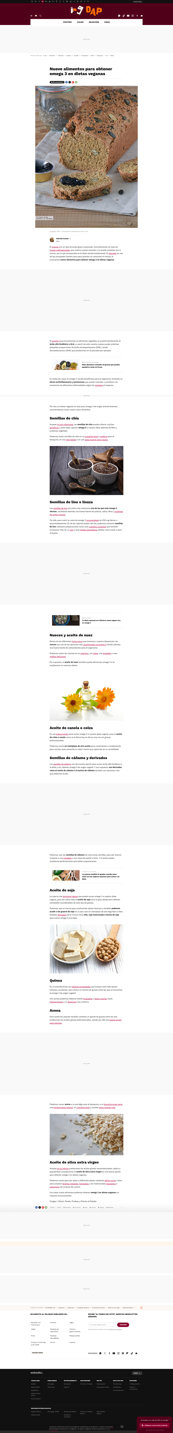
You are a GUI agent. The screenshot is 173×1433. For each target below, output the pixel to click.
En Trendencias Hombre (91, 362)
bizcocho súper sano (113, 1104)
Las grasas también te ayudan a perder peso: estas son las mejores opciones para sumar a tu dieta (100, 876)
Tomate (76, 55)
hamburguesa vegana (63, 1107)
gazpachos (111, 1183)
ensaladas (87, 998)
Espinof (66, 1387)
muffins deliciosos (58, 656)
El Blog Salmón (135, 1384)
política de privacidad (115, 1329)
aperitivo (84, 653)
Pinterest (122, 1353)
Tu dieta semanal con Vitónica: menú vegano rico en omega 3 (101, 621)
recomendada (92, 520)
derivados (62, 914)
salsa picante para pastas (96, 439)
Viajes (33, 1329)
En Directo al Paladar (89, 871)
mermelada (71, 439)
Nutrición (77, 1207)
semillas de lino (60, 508)
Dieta (112, 55)
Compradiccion (118, 1390)
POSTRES (67, 22)
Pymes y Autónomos (133, 1388)
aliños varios (110, 1180)
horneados (84, 1183)
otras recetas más (107, 1107)
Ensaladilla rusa (50, 1307)
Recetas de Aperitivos (54, 1330)
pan (71, 529)
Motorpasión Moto (103, 1387)
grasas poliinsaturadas (60, 250)
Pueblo (68, 55)
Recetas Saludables (54, 1337)
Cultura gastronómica (74, 1330)
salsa (95, 653)
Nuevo (35, 15)
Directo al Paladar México (86, 1412)
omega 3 (56, 247)
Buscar (40, 15)
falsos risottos (100, 998)
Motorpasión (101, 1384)
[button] (63, 238)
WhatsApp (119, 15)
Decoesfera (117, 1387)
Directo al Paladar (86, 1384)
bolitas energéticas (88, 529)
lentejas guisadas (70, 1183)
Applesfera (34, 1390)
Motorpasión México (101, 1412)
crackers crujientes (97, 526)
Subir (136, 1373)
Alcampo (61, 55)
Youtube (128, 15)
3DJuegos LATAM (53, 1411)
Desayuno (100, 55)
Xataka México (36, 1411)
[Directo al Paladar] (86, 10)
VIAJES (80, 22)
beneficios (54, 427)
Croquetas (84, 55)
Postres (53, 1322)
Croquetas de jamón (98, 1307)
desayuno (72, 1001)
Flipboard (73, 82)
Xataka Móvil (35, 1387)
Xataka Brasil (35, 1415)
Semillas (68, 1207)
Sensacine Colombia (67, 1416)
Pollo (92, 55)
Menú (31, 15)
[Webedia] (36, 1372)
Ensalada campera (83, 1307)
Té (107, 55)
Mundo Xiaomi (36, 1398)
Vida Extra (51, 1387)
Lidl (45, 55)
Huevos (72, 1342)
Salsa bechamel (128, 1307)
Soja (85, 1207)
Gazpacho (61, 1307)
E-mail (141, 15)
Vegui (71, 1322)
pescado (112, 253)
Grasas (93, 1207)
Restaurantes (74, 1336)
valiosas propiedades (81, 986)
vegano (101, 1207)
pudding (103, 436)
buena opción (62, 734)
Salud (59, 1207)
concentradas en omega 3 (94, 644)
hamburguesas (56, 1001)
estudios (99, 385)
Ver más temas (37, 1352)
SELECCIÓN (94, 22)
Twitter (69, 82)
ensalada (107, 653)
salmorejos (54, 1186)
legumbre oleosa (70, 896)
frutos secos (77, 641)
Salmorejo (71, 1307)
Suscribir (123, 1324)
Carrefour (52, 55)
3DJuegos (50, 1384)
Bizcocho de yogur (114, 1307)
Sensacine (67, 1384)
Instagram (132, 15)
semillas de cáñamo (62, 764)
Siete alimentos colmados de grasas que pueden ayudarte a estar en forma (101, 366)
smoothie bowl (91, 436)
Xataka (33, 1384)
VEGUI (107, 22)
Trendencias (117, 1384)
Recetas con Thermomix (36, 1324)
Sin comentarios (58, 82)
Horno (52, 1342)
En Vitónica (87, 618)
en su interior (63, 1168)
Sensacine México (70, 1411)
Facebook (137, 15)
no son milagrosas (65, 424)
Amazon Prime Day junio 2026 (38, 1343)
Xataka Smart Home (35, 1394)
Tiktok (123, 15)
